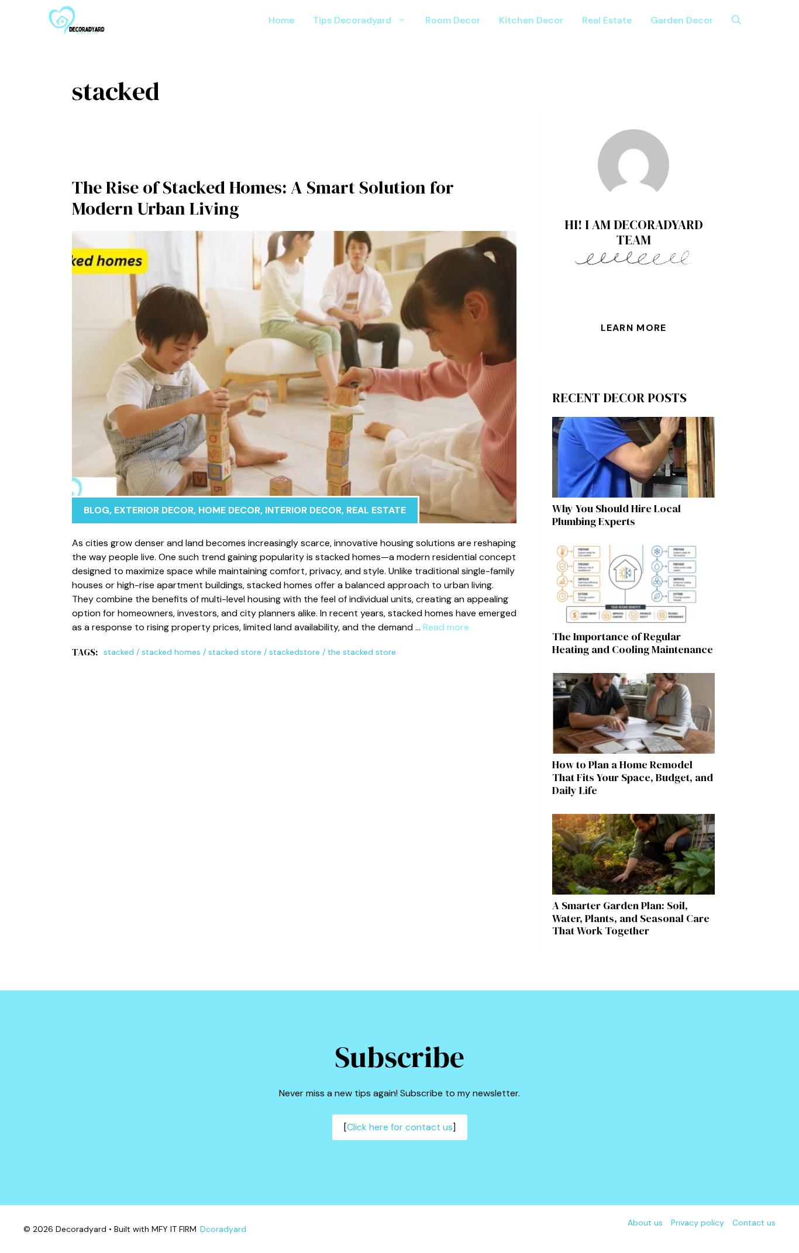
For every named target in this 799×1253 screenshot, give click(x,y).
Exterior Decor (154, 510)
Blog (96, 510)
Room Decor (452, 20)
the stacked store (362, 652)
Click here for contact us (400, 1127)
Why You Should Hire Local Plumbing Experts (616, 515)
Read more (446, 627)
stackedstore (294, 652)
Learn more (634, 328)
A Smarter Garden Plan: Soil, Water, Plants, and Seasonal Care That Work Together (631, 918)
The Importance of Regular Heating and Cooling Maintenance (632, 643)
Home (281, 20)
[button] (736, 20)
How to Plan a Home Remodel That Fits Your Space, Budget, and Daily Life (632, 777)
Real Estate (607, 20)
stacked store (234, 652)
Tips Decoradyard (352, 20)
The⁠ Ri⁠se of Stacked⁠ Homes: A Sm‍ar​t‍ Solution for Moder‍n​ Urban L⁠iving (263, 197)
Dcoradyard (223, 1229)
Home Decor (229, 510)
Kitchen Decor (531, 20)
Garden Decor (681, 20)
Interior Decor (303, 510)
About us (645, 1222)
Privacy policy (697, 1222)
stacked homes (171, 652)
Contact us (754, 1222)
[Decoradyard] (77, 20)
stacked (119, 652)
